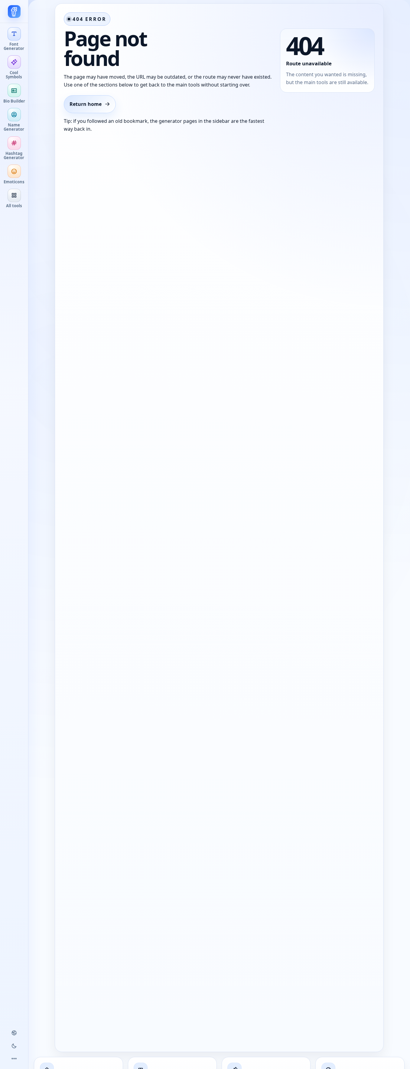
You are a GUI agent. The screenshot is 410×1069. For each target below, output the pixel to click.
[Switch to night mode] (14, 1045)
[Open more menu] (14, 1058)
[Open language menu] (14, 1033)
